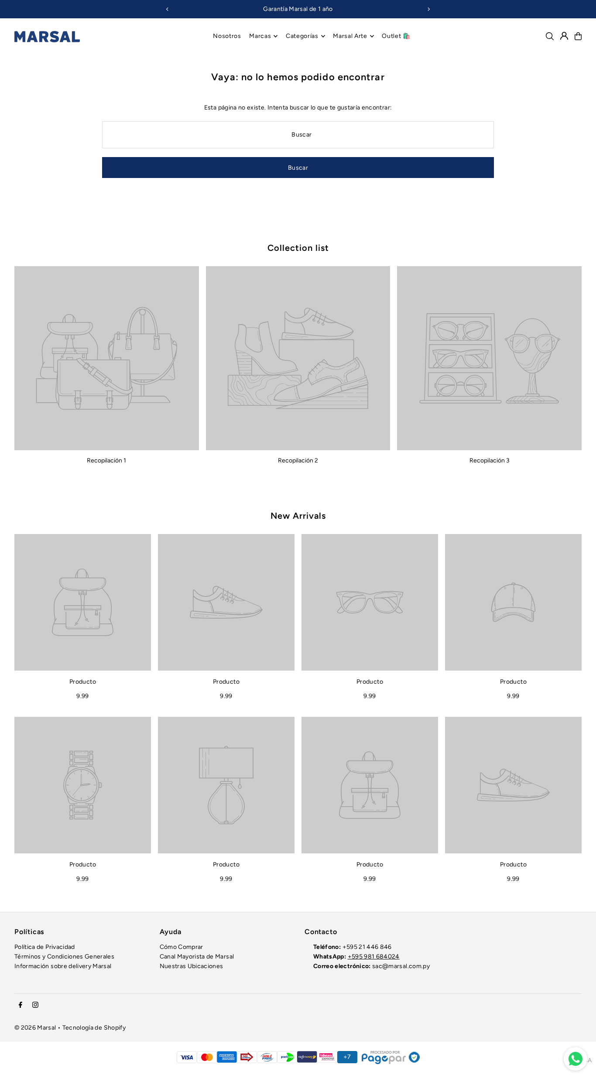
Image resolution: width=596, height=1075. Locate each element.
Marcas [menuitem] (260, 36)
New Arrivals (298, 515)
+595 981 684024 (374, 956)
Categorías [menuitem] (302, 36)
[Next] (428, 9)
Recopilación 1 (106, 460)
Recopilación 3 (489, 460)
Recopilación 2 (298, 460)
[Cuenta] (564, 36)
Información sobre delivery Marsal (63, 966)
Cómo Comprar (181, 947)
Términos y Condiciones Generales (64, 956)
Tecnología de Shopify (94, 1027)
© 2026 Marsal (35, 1027)
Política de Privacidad (44, 947)
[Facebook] (20, 1005)
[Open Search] (550, 36)
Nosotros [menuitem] (227, 36)
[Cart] (578, 36)
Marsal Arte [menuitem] (350, 36)
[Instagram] (35, 1005)
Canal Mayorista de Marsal (197, 956)
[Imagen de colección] (106, 358)
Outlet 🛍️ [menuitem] (396, 36)
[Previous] (167, 9)
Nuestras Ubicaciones (191, 966)
